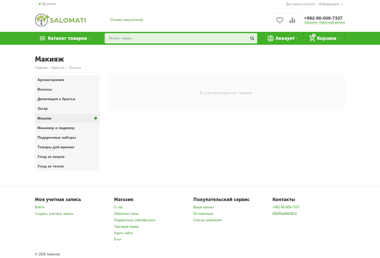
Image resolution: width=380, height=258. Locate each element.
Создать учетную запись (54, 214)
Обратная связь (126, 214)
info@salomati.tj (284, 213)
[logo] (60, 20)
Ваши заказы (203, 207)
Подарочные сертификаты (134, 220)
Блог (117, 239)
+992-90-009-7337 (323, 18)
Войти (39, 207)
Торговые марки (126, 226)
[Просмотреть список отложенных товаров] (280, 23)
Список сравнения (207, 220)
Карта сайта (123, 233)
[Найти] (252, 38)
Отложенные (203, 214)
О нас (118, 207)
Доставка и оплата (300, 4)
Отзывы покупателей (126, 20)
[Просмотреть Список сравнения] (292, 23)
